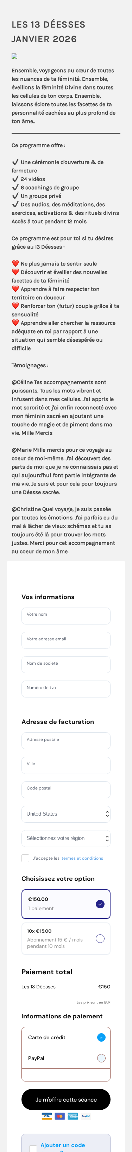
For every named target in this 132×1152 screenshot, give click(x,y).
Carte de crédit (46, 1045)
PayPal (36, 1065)
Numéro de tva (44, 688)
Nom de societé (45, 664)
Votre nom (39, 615)
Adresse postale (45, 740)
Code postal (41, 789)
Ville (32, 765)
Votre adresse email (50, 640)
